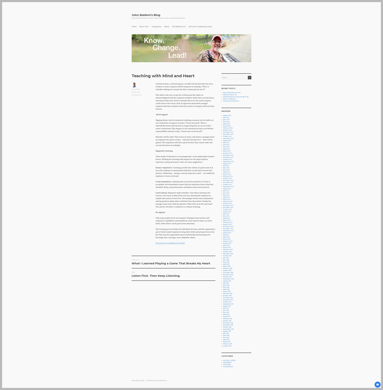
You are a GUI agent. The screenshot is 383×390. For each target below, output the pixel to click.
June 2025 (226, 145)
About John (144, 27)
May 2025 (226, 147)
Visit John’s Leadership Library (200, 27)
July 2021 (226, 235)
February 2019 (227, 268)
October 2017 (227, 302)
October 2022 (227, 210)
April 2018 (226, 289)
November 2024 (228, 157)
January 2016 (227, 346)
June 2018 (226, 285)
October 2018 (227, 277)
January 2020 (227, 251)
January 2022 (227, 224)
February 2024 (228, 176)
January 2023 (227, 203)
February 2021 (227, 241)
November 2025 (228, 134)
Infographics (156, 27)
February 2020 (228, 249)
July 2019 (226, 258)
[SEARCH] (249, 77)
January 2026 (227, 130)
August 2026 (227, 115)
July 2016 (226, 333)
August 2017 (227, 306)
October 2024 (227, 159)
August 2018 (227, 281)
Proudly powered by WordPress (156, 380)
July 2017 (226, 308)
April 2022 (226, 218)
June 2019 (226, 260)
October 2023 (227, 184)
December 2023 (228, 180)
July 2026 (226, 117)
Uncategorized (137, 95)
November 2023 (228, 182)
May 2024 (226, 170)
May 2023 (226, 195)
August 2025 (227, 140)
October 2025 (227, 136)
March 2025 (227, 151)
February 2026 (228, 128)
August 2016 (227, 331)
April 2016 (226, 340)
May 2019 (226, 262)
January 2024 (227, 178)
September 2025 (228, 138)
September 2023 (228, 187)
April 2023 (226, 197)
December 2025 (228, 132)
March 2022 (227, 220)
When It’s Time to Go (230, 95)
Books (166, 27)
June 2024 (226, 168)
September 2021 (228, 231)
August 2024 (227, 163)
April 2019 (226, 264)
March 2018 (226, 291)
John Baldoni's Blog (146, 15)
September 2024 (228, 161)
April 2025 (226, 149)
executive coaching (229, 360)
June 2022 (226, 216)
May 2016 (226, 337)
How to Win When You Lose (232, 93)
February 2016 (227, 344)
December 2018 (228, 272)
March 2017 (226, 316)
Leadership (227, 364)
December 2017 (228, 298)
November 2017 (228, 300)
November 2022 (228, 207)
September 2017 (228, 304)
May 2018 (226, 287)
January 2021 (227, 243)
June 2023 (226, 193)
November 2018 (228, 275)
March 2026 (227, 126)
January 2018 (227, 295)
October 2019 (227, 256)
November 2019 (228, 254)
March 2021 (227, 239)
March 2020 (227, 247)
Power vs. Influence (229, 99)
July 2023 (226, 191)
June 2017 (226, 310)
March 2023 (227, 199)
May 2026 (226, 122)
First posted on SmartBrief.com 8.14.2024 (170, 243)
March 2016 (226, 342)
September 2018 (228, 279)
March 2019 (226, 266)
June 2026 (226, 119)
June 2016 (226, 335)
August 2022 (227, 212)
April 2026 (226, 124)
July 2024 (226, 166)
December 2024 (228, 155)
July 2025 (226, 143)
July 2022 (226, 214)
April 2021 (226, 237)
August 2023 (227, 189)
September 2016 (228, 329)
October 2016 (227, 327)
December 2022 (228, 205)
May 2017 (226, 312)
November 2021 (228, 228)
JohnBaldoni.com (179, 27)
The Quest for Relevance (231, 101)
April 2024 (226, 172)
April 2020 (226, 245)
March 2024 (227, 174)
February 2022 (228, 222)
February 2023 (228, 201)
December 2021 (228, 226)
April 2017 (226, 314)
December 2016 (228, 323)
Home (134, 27)
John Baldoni (136, 89)
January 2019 (227, 270)
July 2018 (226, 283)
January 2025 (227, 153)
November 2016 (228, 325)
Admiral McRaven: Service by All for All (235, 97)
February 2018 (227, 293)
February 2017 (227, 319)
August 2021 (227, 233)
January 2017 (227, 321)
